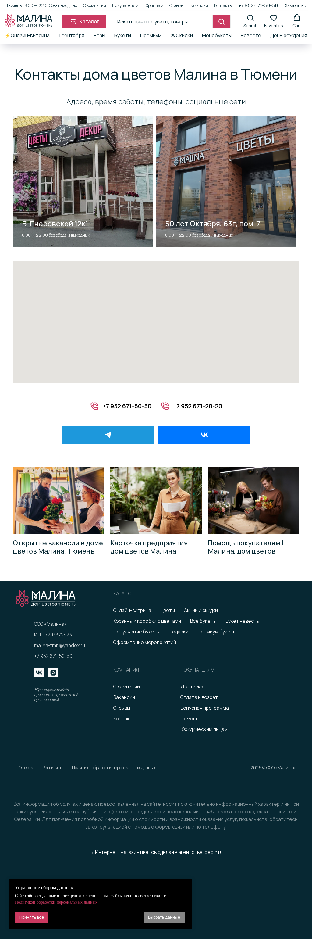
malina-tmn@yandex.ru (59, 645)
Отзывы (176, 5)
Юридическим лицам (204, 729)
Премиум (150, 35)
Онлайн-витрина (132, 610)
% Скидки (182, 35)
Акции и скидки (201, 610)
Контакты (223, 5)
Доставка (191, 686)
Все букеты (203, 621)
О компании (94, 5)
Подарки (178, 631)
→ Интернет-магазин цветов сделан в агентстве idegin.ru (156, 852)
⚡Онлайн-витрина (27, 35)
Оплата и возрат (199, 697)
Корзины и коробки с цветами (147, 621)
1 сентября (71, 35)
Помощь (190, 718)
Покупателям (125, 5)
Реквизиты (52, 767)
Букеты (122, 35)
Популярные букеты (136, 631)
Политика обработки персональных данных (113, 767)
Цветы (167, 610)
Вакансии (199, 5)
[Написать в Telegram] (108, 435)
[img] (39, 672)
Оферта (26, 767)
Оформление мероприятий (144, 642)
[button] (250, 21)
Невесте (251, 35)
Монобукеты (217, 35)
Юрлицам (153, 5)
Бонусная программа (204, 707)
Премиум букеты (216, 631)
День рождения (288, 35)
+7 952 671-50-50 (258, 5)
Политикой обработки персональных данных (56, 902)
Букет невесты (242, 621)
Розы (99, 35)
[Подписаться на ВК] (204, 435)
